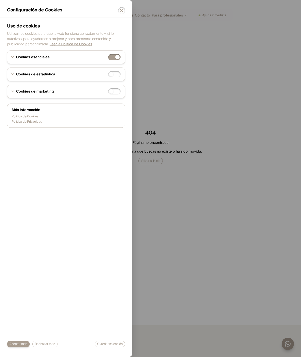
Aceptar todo (18, 344)
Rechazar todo (45, 344)
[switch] (114, 57)
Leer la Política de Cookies (71, 44)
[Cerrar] (121, 10)
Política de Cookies (25, 116)
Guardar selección (110, 344)
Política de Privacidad (27, 122)
